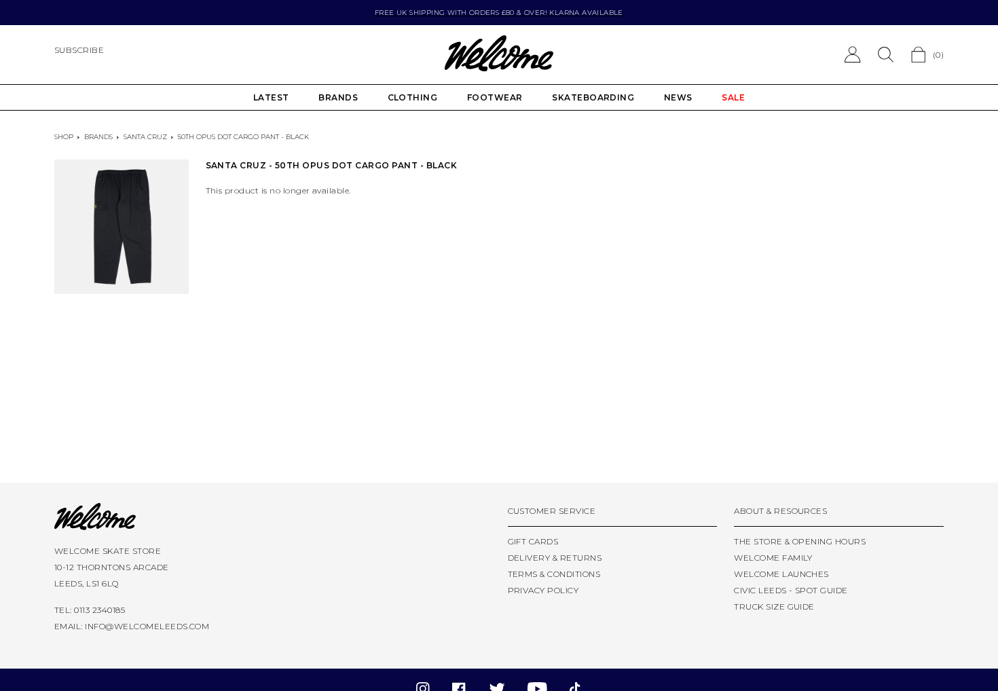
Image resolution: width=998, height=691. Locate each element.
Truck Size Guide (774, 606)
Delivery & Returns (555, 558)
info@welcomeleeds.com (147, 626)
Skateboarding (593, 97)
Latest (271, 97)
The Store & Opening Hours (800, 541)
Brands (338, 97)
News (678, 97)
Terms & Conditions (554, 574)
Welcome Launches (781, 574)
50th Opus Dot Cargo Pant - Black (243, 136)
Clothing (413, 97)
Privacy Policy (543, 590)
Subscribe (79, 50)
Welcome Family (773, 558)
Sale (733, 97)
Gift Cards (533, 541)
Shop (63, 136)
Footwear (495, 97)
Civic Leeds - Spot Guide (791, 590)
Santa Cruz (145, 136)
